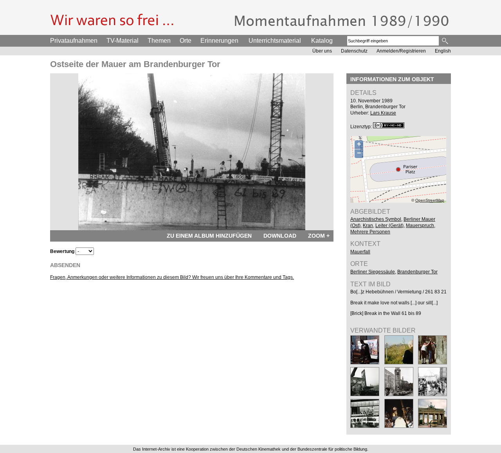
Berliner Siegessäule (372, 272)
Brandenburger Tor (417, 272)
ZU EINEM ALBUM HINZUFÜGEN (209, 236)
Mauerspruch (420, 225)
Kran (368, 225)
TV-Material (122, 40)
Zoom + (319, 236)
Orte (185, 40)
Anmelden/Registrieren (401, 51)
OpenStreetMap (429, 200)
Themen (159, 40)
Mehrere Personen (370, 232)
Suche (445, 40)
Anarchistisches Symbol (375, 219)
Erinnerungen (219, 40)
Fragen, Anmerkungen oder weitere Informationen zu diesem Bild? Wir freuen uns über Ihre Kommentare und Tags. (172, 277)
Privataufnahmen (73, 40)
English (443, 51)
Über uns (322, 51)
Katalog (322, 40)
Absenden (65, 265)
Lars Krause (383, 113)
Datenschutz (354, 51)
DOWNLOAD (279, 236)
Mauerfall (360, 252)
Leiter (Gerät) (389, 225)
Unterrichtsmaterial (275, 40)
